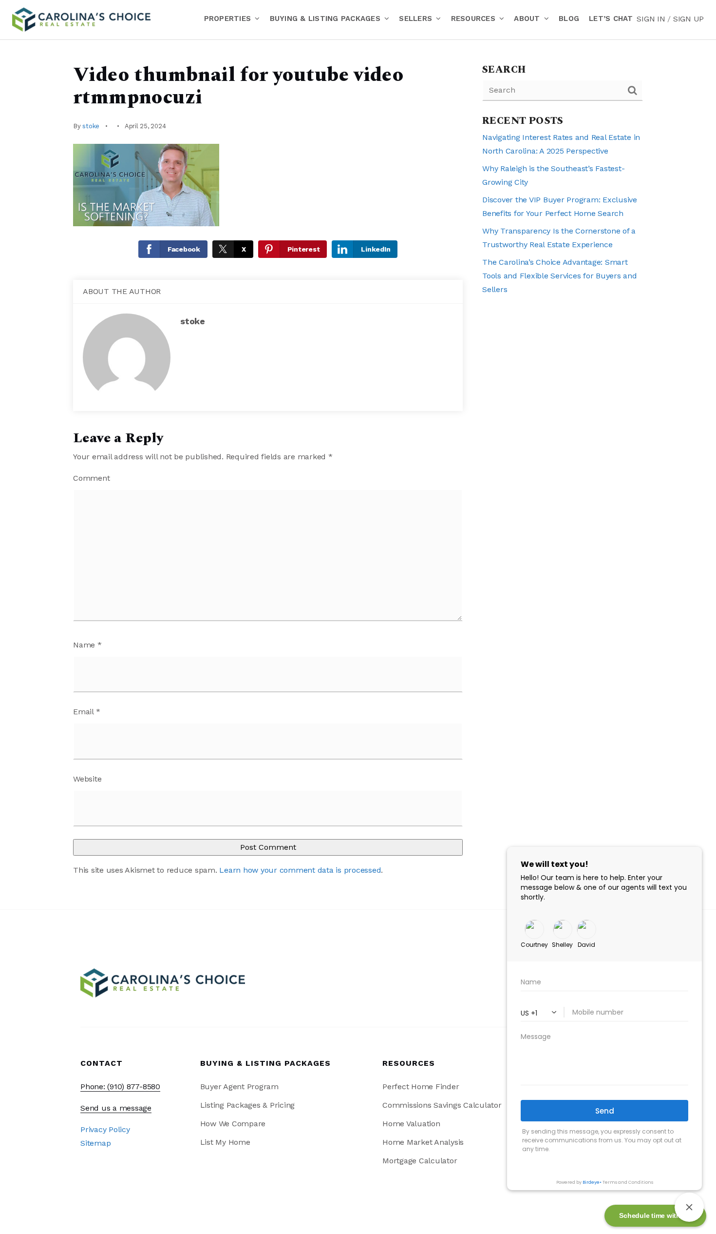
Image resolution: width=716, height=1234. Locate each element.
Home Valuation (411, 1123)
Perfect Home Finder (420, 1086)
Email (86, 711)
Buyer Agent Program (239, 1086)
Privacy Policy (105, 1129)
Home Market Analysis (423, 1142)
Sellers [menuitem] (416, 18)
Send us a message (115, 1108)
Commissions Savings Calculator (442, 1105)
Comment (91, 478)
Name (87, 644)
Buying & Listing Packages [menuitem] (326, 18)
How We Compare (233, 1123)
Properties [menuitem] (229, 18)
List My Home (225, 1142)
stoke (90, 126)
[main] (358, 474)
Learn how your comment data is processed (300, 870)
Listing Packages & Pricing (247, 1105)
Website (87, 778)
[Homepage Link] (81, 18)
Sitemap (95, 1143)
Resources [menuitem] (474, 18)
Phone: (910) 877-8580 (120, 1086)
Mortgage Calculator (419, 1160)
